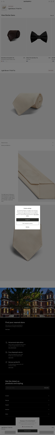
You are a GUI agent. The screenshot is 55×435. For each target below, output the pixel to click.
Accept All (27, 219)
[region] (27, 217)
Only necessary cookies (28, 223)
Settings (27, 227)
